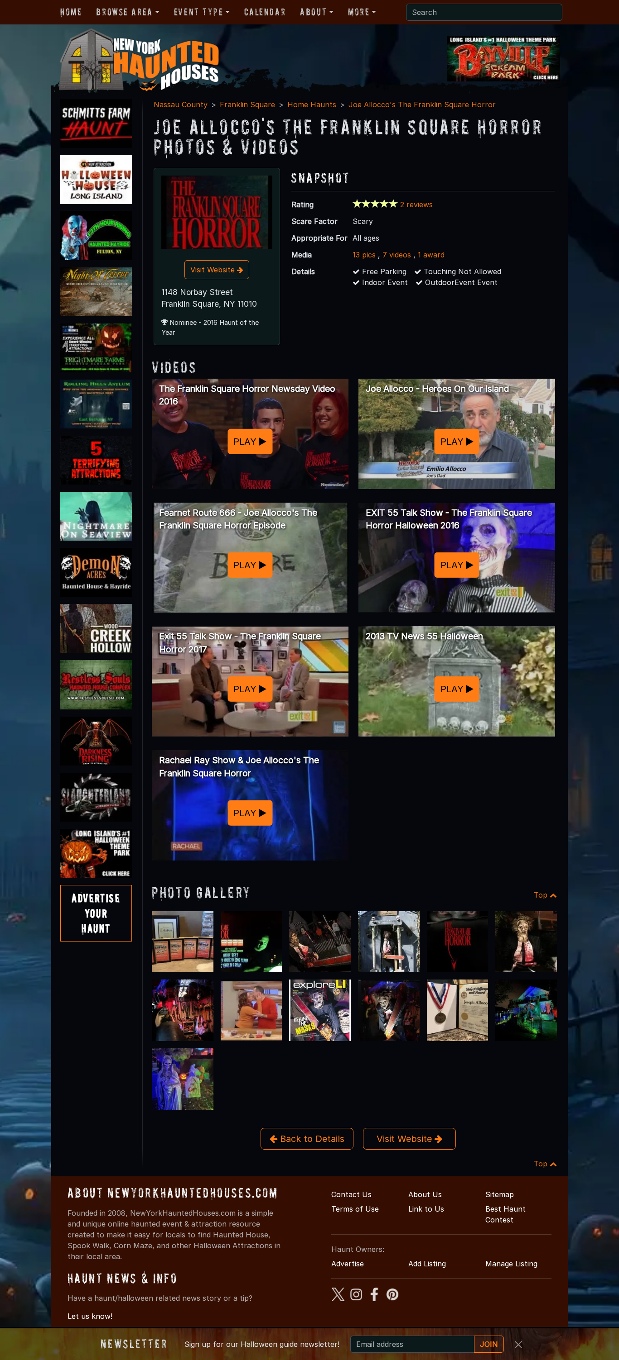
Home (71, 11)
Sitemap (499, 1194)
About (313, 11)
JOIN (489, 1344)
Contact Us (351, 1194)
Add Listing (427, 1263)
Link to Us (426, 1208)
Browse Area (124, 11)
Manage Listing (511, 1263)
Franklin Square (247, 104)
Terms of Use (355, 1208)
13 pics (364, 254)
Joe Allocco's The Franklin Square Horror (422, 104)
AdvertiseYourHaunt (96, 913)
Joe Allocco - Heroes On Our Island (437, 388)
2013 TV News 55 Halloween (424, 636)
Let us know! (90, 1316)
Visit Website (213, 269)
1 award (431, 254)
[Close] (518, 1344)
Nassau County (181, 104)
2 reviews (416, 204)
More (358, 11)
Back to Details (310, 1138)
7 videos (396, 254)
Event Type (198, 11)
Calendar (264, 11)
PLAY (246, 441)
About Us (425, 1194)
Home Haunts (311, 104)
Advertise (347, 1263)
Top (542, 894)
